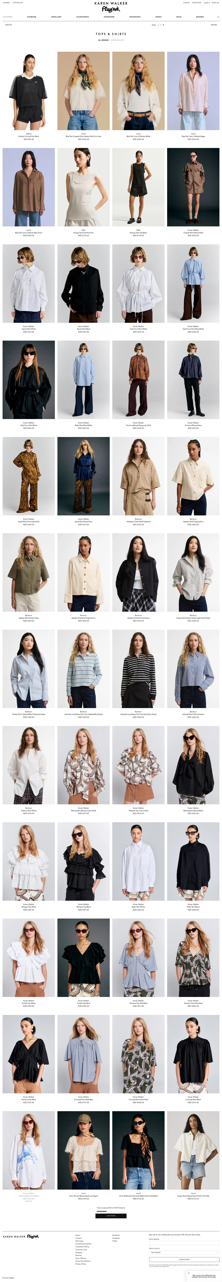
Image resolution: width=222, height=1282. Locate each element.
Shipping (79, 1252)
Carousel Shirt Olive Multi (138, 1100)
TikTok (114, 1241)
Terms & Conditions (83, 1261)
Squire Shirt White (29, 329)
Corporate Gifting (82, 1247)
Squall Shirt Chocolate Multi (28, 522)
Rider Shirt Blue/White (83, 425)
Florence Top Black (29, 1100)
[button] (7, 17)
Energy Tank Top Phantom (83, 233)
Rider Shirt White (138, 907)
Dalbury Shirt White (28, 811)
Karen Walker (117, 40)
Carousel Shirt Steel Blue (83, 1100)
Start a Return (81, 1258)
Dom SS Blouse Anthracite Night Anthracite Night (138, 1196)
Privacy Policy (81, 1264)
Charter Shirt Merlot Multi (193, 233)
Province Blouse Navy (193, 425)
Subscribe (184, 1259)
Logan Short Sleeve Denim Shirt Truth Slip (193, 1196)
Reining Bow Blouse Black (193, 811)
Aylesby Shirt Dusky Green (29, 618)
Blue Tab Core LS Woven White (138, 136)
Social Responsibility (84, 1244)
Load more (111, 1216)
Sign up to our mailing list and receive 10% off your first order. (204, 1276)
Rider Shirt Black (193, 907)
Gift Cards (79, 1241)
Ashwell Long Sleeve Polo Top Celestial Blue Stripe (83, 714)
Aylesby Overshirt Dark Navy (138, 618)
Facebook (115, 1235)
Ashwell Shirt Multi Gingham (193, 714)
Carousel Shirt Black (193, 1100)
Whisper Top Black (84, 907)
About (78, 1235)
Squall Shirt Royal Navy (83, 522)
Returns (79, 1255)
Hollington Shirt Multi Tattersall (138, 522)
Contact (79, 1238)
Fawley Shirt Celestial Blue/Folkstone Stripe (28, 714)
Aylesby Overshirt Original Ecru (84, 618)
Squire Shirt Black (83, 329)
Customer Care (81, 1250)
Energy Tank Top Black (138, 233)
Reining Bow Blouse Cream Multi (83, 811)
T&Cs (167, 1266)
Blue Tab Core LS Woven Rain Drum (28, 233)
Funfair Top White (29, 1003)
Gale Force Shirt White (138, 329)
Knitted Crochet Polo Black (28, 136)
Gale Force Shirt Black (28, 425)
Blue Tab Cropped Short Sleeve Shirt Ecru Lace (83, 136)
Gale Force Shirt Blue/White (193, 329)
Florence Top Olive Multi (193, 1003)
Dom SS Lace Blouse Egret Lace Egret (83, 1196)
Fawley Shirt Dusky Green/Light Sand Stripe (193, 618)
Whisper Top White (28, 907)
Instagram (116, 1238)
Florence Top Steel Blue (138, 1003)
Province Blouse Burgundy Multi (138, 425)
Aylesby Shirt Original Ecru (193, 522)
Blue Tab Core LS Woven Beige (193, 136)
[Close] (188, 1273)
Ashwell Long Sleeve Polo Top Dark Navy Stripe (138, 714)
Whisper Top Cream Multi (138, 811)
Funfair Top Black (83, 1003)
